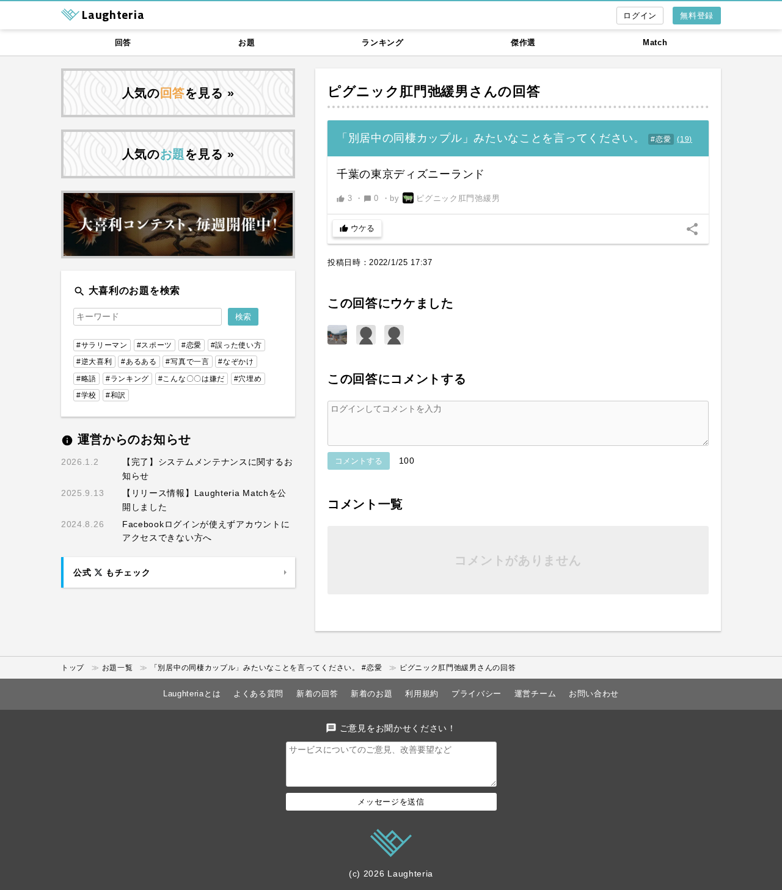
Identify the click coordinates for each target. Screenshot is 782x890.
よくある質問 (258, 693)
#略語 (86, 378)
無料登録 (697, 15)
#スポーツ (155, 345)
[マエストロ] (394, 335)
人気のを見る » (178, 93)
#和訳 (116, 395)
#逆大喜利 (94, 361)
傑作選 (523, 42)
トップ (72, 667)
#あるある (139, 361)
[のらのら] (366, 335)
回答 (123, 42)
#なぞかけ (236, 361)
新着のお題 (372, 693)
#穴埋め (248, 378)
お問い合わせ (594, 693)
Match (655, 42)
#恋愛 (661, 139)
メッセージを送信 (391, 801)
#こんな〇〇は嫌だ (191, 378)
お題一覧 (117, 667)
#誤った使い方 (236, 345)
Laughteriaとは (192, 693)
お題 (246, 42)
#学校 (86, 395)
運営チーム (535, 693)
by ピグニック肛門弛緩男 (445, 198)
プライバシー (476, 693)
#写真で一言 (187, 361)
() (684, 139)
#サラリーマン (102, 345)
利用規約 (422, 693)
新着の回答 (317, 693)
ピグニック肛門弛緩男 (398, 91)
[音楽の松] (337, 335)
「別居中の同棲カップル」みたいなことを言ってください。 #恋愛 (266, 667)
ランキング (383, 42)
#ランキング (127, 378)
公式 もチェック (111, 572)
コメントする (358, 460)
